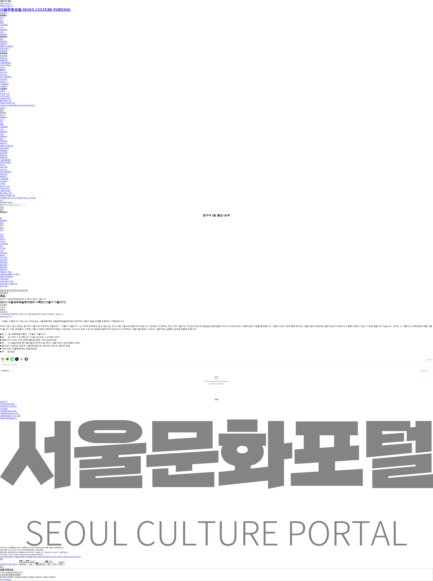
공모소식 (3, 75)
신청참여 (3, 86)
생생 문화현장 (5, 77)
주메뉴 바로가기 (6, 6)
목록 (216, 399)
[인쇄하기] (4, 293)
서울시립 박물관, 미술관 (9, 274)
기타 (2, 27)
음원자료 (3, 267)
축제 (2, 23)
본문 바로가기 (5, 3)
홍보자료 (3, 265)
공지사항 (3, 72)
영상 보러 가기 (6, 316)
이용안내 (3, 402)
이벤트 (2, 91)
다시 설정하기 (6, 579)
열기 (10, 575)
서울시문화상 (5, 65)
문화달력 (3, 30)
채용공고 (3, 82)
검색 (2, 207)
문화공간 (3, 44)
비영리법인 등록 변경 (8, 284)
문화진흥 (3, 60)
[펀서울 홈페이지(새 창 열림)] (17, 198)
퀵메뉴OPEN (61, 563)
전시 (2, 20)
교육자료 (3, 260)
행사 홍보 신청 (6, 101)
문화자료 (3, 41)
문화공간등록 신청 (7, 103)
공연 (2, 18)
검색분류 (3, 203)
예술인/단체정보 (6, 46)
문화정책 (3, 51)
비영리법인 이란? (7, 281)
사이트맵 (3, 409)
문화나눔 (3, 58)
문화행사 (3, 13)
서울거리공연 (5, 98)
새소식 (2, 67)
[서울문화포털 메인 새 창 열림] (216, 544)
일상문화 (3, 56)
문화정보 (3, 34)
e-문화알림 (4, 84)
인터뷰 (2, 248)
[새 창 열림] (40, 557)
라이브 (2, 239)
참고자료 (3, 286)
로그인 (2, 108)
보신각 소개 (4, 94)
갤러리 (2, 255)
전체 (2, 32)
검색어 (2, 205)
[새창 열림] (4, 290)
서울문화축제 (5, 63)
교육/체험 (4, 25)
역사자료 (3, 262)
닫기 (2, 200)
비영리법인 (4, 49)
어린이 (2, 241)
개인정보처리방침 (7, 404)
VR (1, 246)
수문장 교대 (4, 96)
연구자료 (3, 258)
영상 (2, 39)
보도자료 (3, 79)
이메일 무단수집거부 (8, 406)
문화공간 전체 (5, 272)
